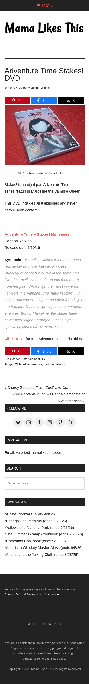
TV (43, 359)
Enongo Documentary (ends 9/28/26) (36, 521)
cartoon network (54, 364)
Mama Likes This (45, 28)
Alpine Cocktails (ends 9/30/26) (32, 514)
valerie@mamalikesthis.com (39, 452)
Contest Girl (12, 594)
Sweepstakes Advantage (43, 594)
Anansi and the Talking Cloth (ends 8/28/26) (42, 554)
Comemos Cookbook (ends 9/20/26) (36, 541)
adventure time (32, 364)
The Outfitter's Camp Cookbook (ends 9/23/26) (44, 534)
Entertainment (31, 359)
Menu (47, 5)
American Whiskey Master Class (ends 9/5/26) (44, 548)
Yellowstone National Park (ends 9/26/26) (40, 528)
